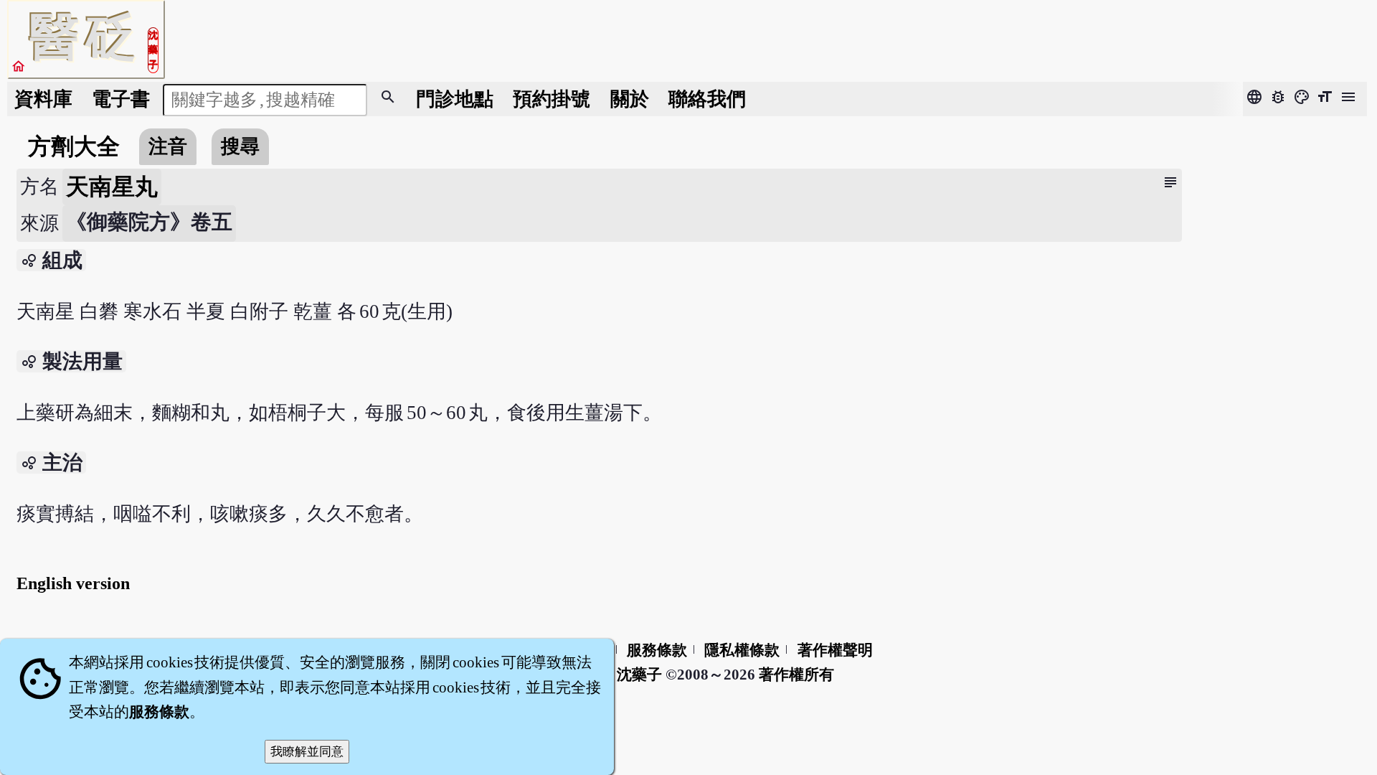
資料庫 (43, 99)
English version (73, 583)
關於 (629, 99)
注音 (167, 146)
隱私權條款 (742, 650)
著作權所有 (796, 674)
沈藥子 (639, 674)
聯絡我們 (707, 99)
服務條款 (657, 650)
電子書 (121, 99)
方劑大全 (74, 146)
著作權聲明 (835, 650)
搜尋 (240, 146)
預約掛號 (551, 99)
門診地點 (454, 99)
